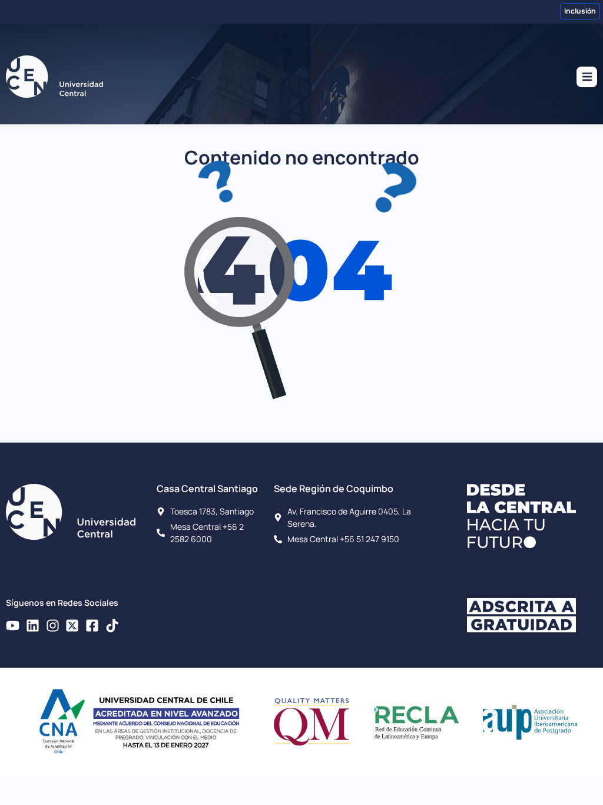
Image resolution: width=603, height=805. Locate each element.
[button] (587, 77)
